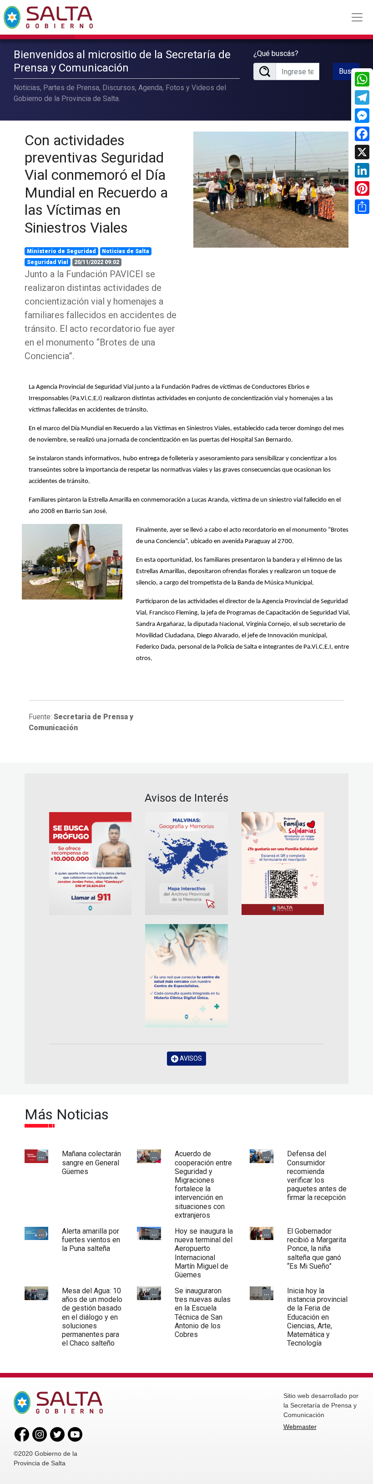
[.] (72, 561)
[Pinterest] (362, 188)
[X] (362, 152)
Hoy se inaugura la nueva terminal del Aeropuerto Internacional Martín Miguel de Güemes (204, 1253)
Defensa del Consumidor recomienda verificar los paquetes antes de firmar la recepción (317, 1175)
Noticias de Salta (125, 251)
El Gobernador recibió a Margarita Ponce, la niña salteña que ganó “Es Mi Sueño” (316, 1249)
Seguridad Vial (47, 262)
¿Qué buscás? (275, 53)
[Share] (362, 207)
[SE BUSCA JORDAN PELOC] (90, 863)
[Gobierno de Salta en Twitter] (57, 1434)
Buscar (349, 71)
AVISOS (190, 1058)
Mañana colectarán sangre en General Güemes (91, 1162)
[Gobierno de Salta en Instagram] (39, 1434)
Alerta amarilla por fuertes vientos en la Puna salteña (91, 1240)
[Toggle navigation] (357, 17)
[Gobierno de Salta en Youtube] (75, 1434)
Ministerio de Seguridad (61, 251)
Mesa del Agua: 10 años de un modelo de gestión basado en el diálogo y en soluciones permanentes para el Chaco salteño (92, 1316)
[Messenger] (362, 116)
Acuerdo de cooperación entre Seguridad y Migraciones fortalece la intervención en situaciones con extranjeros (203, 1184)
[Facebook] (362, 134)
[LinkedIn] (362, 170)
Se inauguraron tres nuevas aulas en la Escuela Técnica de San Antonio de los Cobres (203, 1312)
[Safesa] (186, 975)
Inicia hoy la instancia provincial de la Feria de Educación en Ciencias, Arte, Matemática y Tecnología (317, 1316)
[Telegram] (362, 97)
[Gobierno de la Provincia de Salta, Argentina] (48, 17)
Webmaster (300, 1426)
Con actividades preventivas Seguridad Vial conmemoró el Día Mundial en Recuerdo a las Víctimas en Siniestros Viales (96, 184)
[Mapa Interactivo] (186, 863)
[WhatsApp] (362, 79)
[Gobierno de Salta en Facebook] (22, 1434)
